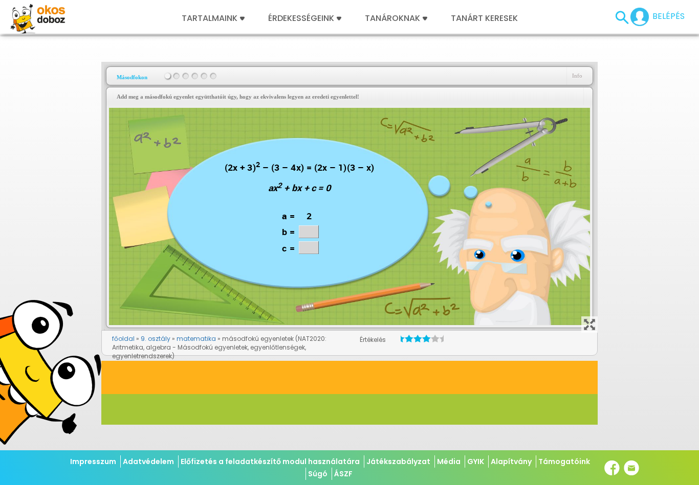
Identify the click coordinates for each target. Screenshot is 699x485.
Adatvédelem (148, 461)
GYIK (475, 461)
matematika (196, 338)
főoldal (123, 338)
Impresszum (93, 461)
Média (449, 461)
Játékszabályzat (398, 461)
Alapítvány (511, 461)
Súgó (317, 474)
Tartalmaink (209, 18)
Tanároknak (392, 18)
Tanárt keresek (484, 18)
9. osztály (155, 338)
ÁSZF (343, 474)
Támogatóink (564, 461)
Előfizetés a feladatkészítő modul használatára (270, 461)
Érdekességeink (302, 18)
